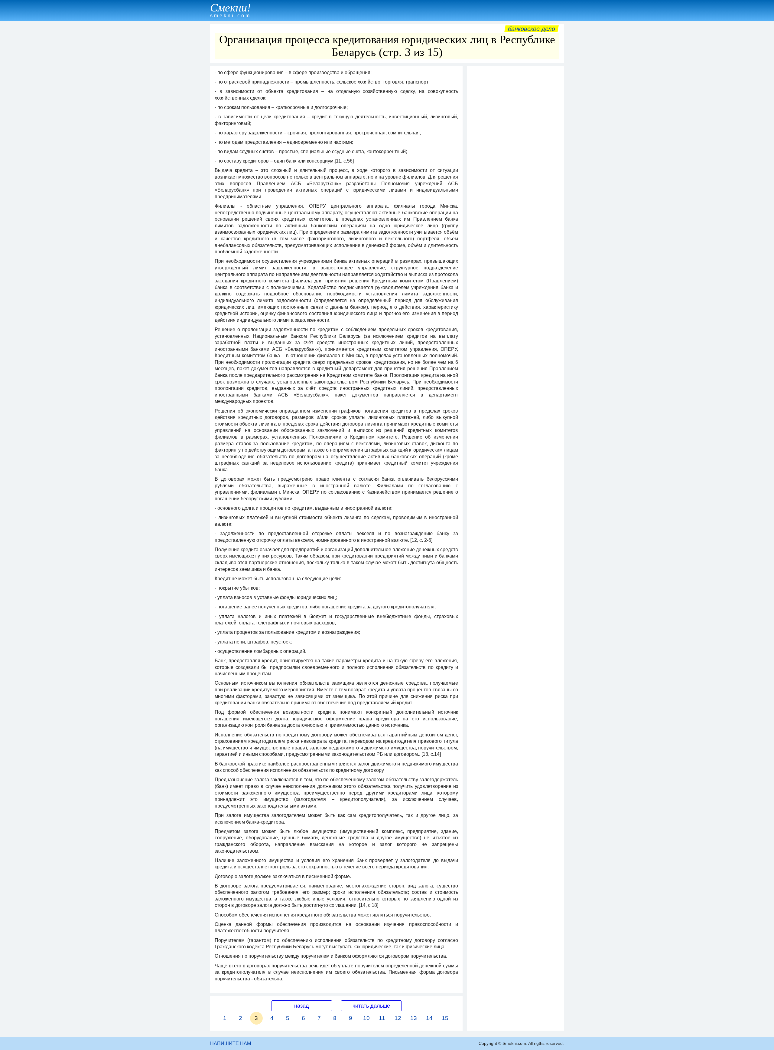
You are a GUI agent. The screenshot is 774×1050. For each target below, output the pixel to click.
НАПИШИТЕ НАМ (230, 1043)
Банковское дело (531, 28)
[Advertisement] (515, 160)
